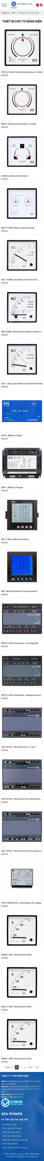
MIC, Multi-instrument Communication (19, 591)
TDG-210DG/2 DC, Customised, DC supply (21, 903)
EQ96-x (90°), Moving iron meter (16, 1058)
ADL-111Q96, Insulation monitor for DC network (19, 279)
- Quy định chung (8, 1124)
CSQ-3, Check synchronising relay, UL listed (22, 72)
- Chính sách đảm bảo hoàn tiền (14, 1140)
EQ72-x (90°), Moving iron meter (16, 1006)
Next (30, 1067)
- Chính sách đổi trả (9, 1144)
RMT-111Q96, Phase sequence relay (17, 228)
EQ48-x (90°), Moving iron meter (16, 955)
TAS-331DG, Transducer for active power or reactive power (21, 851)
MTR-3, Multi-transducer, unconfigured (19, 643)
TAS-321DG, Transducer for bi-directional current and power (20, 799)
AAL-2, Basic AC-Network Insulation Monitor (22, 383)
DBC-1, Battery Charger (12, 487)
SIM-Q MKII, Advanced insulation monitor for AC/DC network (22, 331)
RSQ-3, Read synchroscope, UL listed (18, 124)
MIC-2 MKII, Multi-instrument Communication (14, 539)
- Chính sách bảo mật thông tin (14, 1147)
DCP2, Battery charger (11, 435)
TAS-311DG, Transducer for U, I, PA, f (18, 747)
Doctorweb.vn (31, 1156)
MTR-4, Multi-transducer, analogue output (21, 695)
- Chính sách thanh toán (11, 1136)
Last (37, 1067)
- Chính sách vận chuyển (11, 1128)
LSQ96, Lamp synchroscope (14, 176)
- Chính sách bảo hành (10, 1132)
